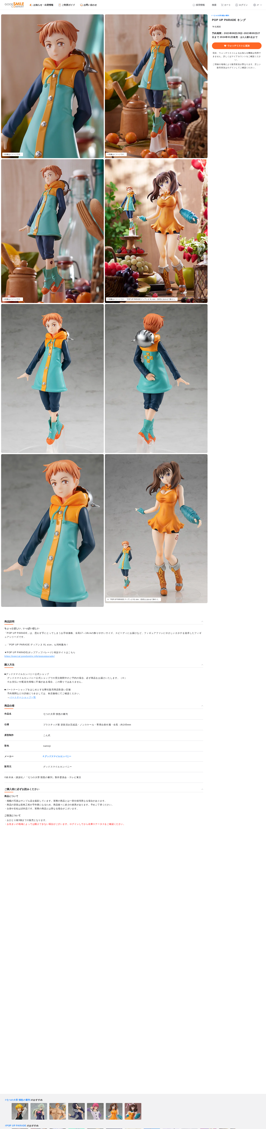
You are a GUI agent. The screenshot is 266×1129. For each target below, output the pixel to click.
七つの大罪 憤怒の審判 (221, 15)
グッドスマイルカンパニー (58, 756)
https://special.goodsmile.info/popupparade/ (29, 656)
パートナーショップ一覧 (23, 697)
